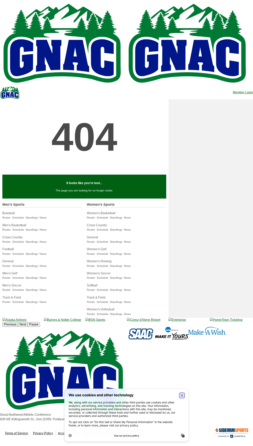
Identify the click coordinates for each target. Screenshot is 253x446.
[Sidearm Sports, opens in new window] (231, 433)
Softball (92, 285)
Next (23, 324)
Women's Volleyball (100, 309)
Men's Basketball (14, 225)
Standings (31, 217)
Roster (6, 217)
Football (8, 249)
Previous (10, 324)
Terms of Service (16, 433)
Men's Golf (9, 273)
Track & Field (11, 297)
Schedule (18, 217)
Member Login (243, 92)
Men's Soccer (11, 285)
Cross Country (12, 237)
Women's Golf (96, 249)
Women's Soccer (98, 273)
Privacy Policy (43, 433)
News (43, 217)
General (8, 261)
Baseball (8, 213)
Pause (33, 324)
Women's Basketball (101, 213)
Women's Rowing (99, 261)
